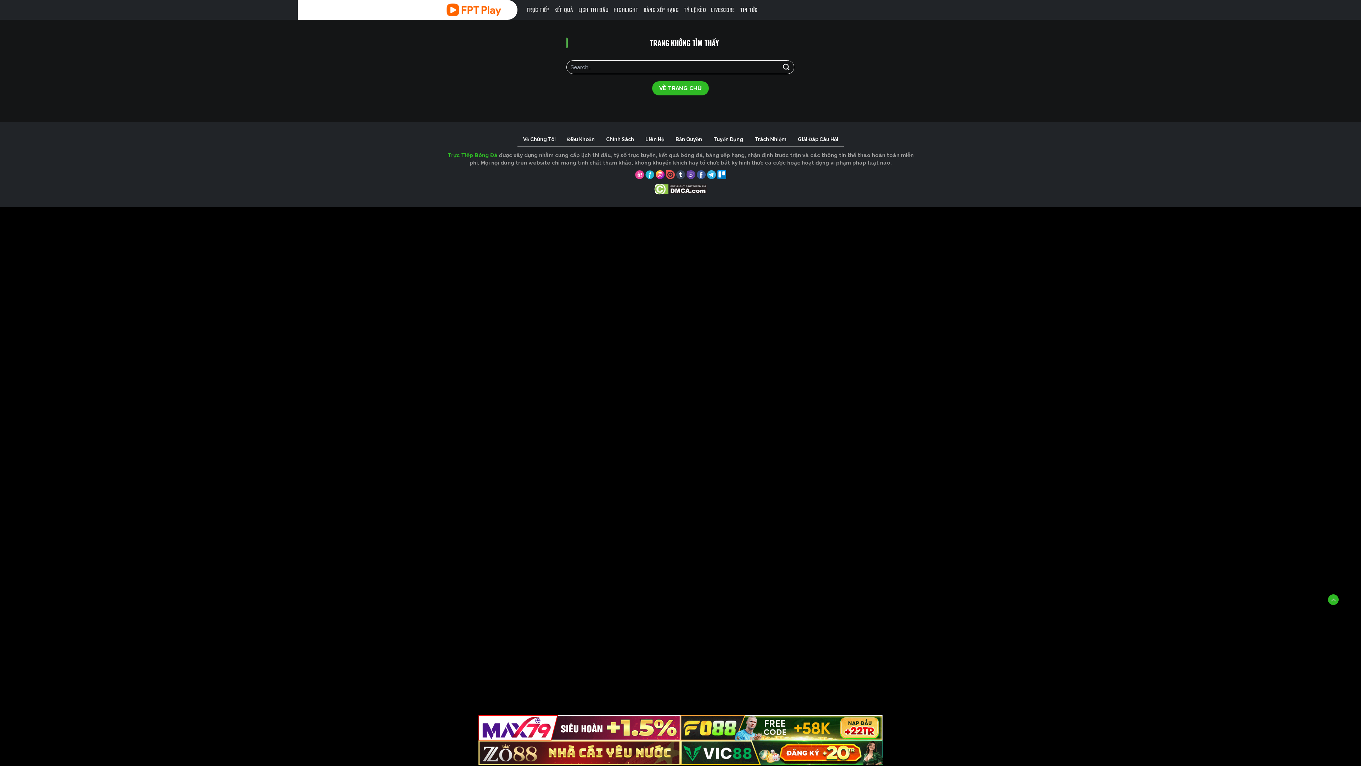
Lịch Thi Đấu (593, 9)
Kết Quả (563, 9)
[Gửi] (786, 67)
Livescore (723, 9)
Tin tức (749, 9)
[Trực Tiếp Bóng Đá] (484, 10)
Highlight (626, 9)
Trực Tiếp (537, 9)
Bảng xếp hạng (661, 9)
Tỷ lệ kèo (695, 9)
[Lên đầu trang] (1333, 599)
